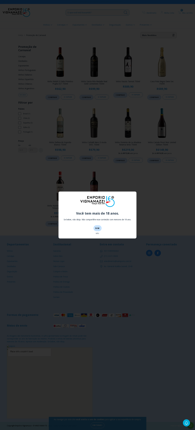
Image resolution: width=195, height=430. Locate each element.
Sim (97, 228)
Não (97, 233)
